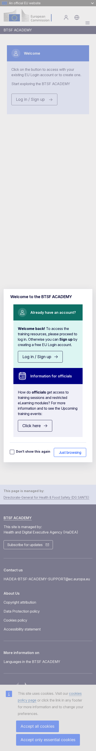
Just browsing (70, 452)
